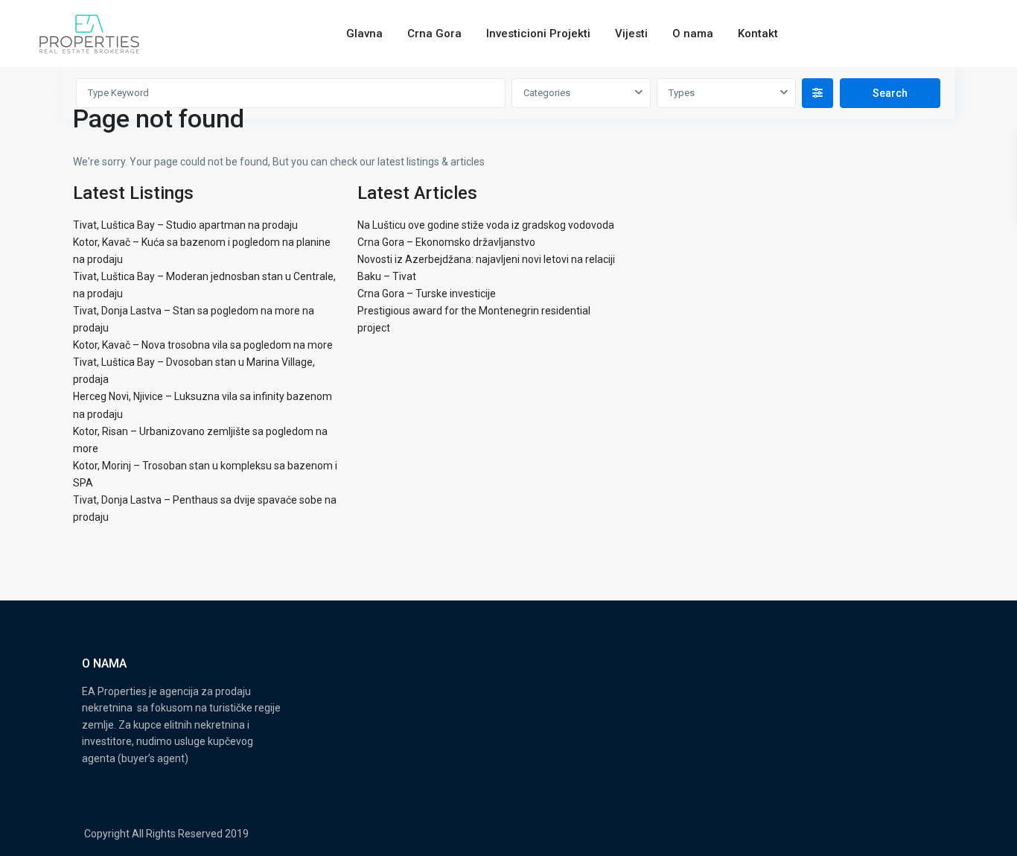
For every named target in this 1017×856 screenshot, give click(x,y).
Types (682, 92)
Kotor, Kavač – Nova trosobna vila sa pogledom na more (203, 345)
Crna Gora (434, 33)
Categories (546, 92)
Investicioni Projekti (538, 33)
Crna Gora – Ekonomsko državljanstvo (446, 242)
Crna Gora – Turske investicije (426, 293)
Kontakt (758, 33)
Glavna (364, 33)
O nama (692, 33)
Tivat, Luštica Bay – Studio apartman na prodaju (185, 225)
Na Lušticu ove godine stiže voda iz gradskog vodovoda (485, 225)
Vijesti (631, 33)
